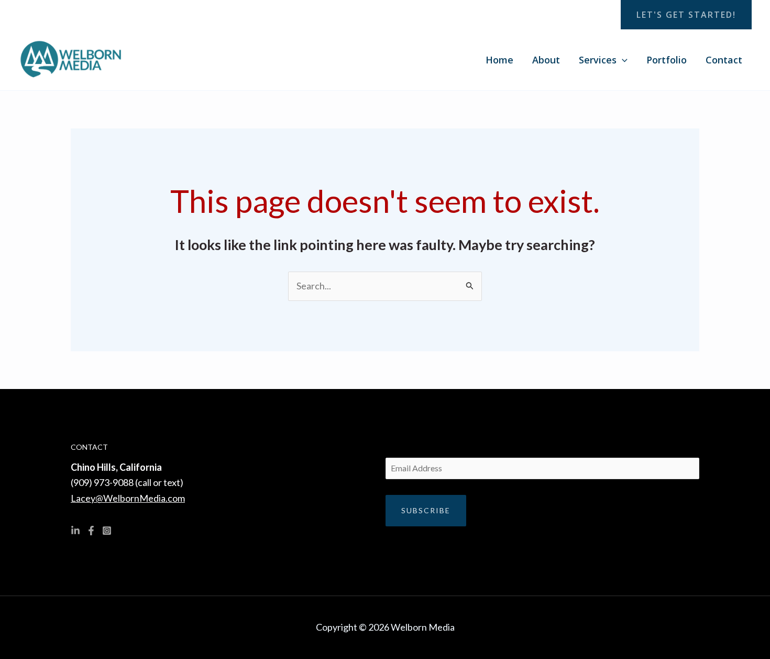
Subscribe (425, 510)
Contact (724, 59)
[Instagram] (107, 530)
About (546, 59)
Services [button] (598, 59)
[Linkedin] (75, 530)
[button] (686, 14)
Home (499, 59)
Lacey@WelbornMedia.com (128, 498)
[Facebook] (91, 530)
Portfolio (666, 59)
